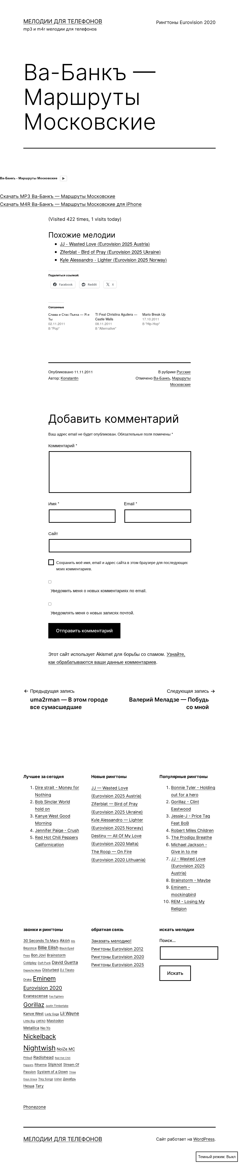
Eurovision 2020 (42, 988)
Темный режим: (211, 1156)
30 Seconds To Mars (41, 940)
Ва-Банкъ (162, 378)
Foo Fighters (56, 996)
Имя (53, 503)
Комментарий (62, 445)
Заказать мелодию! (111, 940)
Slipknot (55, 1064)
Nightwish (39, 1048)
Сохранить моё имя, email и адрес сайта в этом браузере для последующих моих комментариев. (122, 565)
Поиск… (167, 940)
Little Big (29, 1021)
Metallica (31, 1028)
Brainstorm (56, 955)
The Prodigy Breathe (191, 837)
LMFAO (41, 1021)
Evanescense (35, 995)
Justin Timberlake (57, 1005)
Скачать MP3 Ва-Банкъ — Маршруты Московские (57, 196)
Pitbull (27, 1057)
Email (130, 503)
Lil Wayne (69, 1013)
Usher (58, 1079)
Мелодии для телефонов (62, 21)
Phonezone (34, 1106)
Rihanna (41, 1064)
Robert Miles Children (192, 830)
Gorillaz (33, 1004)
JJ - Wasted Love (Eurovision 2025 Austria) (188, 866)
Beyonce (30, 948)
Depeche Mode (32, 970)
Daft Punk (44, 963)
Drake (27, 979)
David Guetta (65, 962)
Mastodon (55, 1020)
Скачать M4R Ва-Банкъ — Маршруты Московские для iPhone (71, 204)
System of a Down (52, 1072)
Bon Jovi (38, 955)
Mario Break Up (153, 314)
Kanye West (33, 1013)
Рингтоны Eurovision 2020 (186, 22)
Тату (39, 1086)
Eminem (44, 978)
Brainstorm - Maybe (191, 880)
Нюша (28, 1086)
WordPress (203, 1139)
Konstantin (69, 378)
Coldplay (30, 963)
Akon (65, 940)
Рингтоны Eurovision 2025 (117, 964)
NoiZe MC (66, 1049)
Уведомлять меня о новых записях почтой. (92, 612)
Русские (184, 371)
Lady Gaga (52, 1014)
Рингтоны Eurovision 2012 (117, 948)
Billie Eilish (48, 947)
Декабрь (69, 1079)
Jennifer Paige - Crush (57, 830)
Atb (73, 941)
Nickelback (39, 1036)
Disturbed (50, 970)
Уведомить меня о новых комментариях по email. (99, 590)
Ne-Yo (45, 1028)
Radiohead (43, 1057)
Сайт (53, 533)
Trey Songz (45, 1079)
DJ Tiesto (67, 970)
